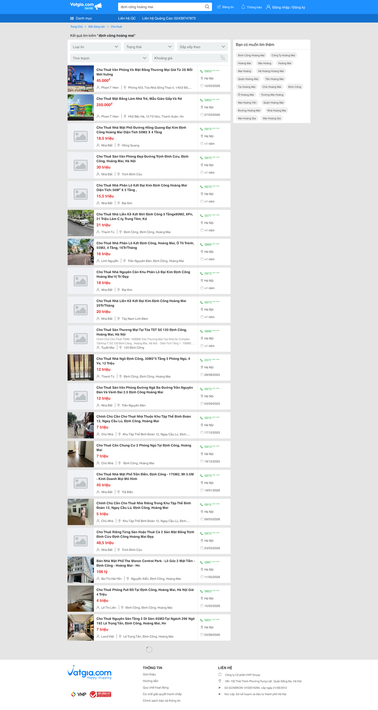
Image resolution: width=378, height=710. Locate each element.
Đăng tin (228, 7)
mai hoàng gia (247, 118)
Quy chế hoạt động (156, 687)
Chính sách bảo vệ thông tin (161, 700)
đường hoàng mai (249, 110)
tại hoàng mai (247, 86)
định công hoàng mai (251, 55)
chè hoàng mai (271, 86)
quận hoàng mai (248, 79)
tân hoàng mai (274, 79)
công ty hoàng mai (283, 55)
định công (294, 86)
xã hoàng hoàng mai (271, 71)
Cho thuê (116, 26)
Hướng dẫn (150, 680)
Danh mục (83, 17)
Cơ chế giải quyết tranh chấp (162, 694)
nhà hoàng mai (276, 110)
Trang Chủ (76, 26)
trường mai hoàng (272, 94)
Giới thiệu (149, 674)
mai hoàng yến (247, 102)
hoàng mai (244, 63)
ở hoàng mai (246, 94)
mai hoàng (264, 63)
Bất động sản (96, 26)
